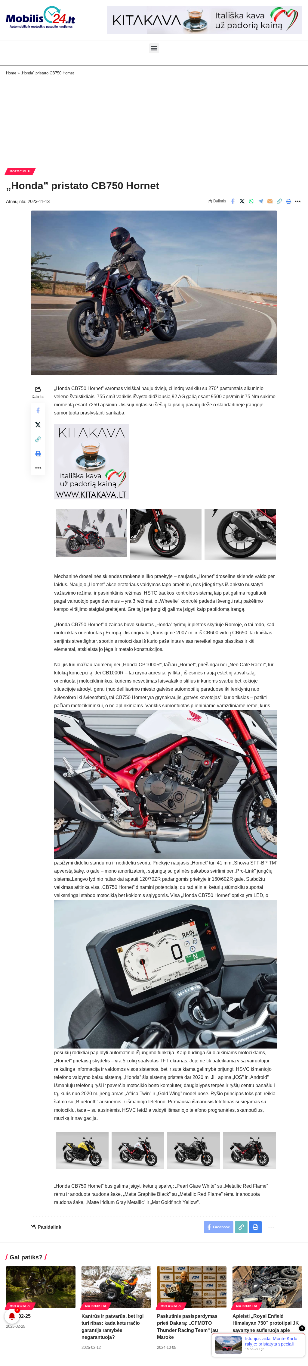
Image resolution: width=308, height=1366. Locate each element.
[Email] (270, 201)
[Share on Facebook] (232, 201)
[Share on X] (242, 201)
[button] (154, 48)
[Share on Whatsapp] (251, 201)
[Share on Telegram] (260, 201)
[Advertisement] (154, 121)
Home (11, 73)
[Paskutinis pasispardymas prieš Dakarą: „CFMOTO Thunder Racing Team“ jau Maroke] (191, 1287)
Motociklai (20, 171)
